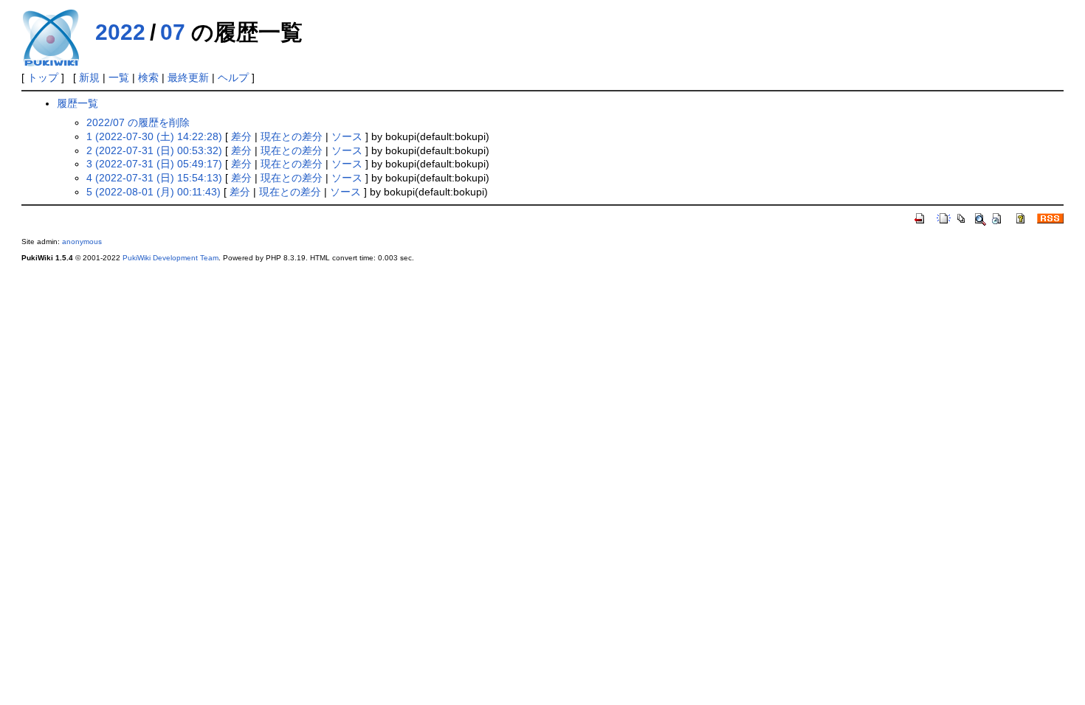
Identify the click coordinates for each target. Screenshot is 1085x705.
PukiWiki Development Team (170, 258)
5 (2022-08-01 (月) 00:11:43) (153, 192)
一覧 (118, 77)
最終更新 (188, 77)
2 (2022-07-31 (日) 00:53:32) (154, 150)
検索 (148, 77)
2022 (120, 32)
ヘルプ (233, 77)
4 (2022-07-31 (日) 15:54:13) (154, 178)
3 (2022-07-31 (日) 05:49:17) (154, 164)
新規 (89, 77)
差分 (241, 136)
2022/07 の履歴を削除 (138, 122)
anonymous (82, 241)
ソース (346, 136)
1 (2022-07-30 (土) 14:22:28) (154, 136)
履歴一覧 (77, 103)
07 (172, 32)
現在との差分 (292, 136)
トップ (42, 77)
